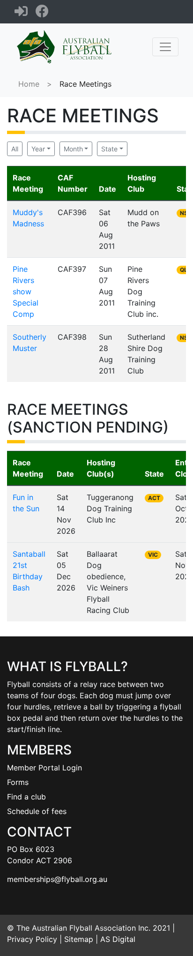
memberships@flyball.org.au (57, 879)
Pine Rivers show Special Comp (25, 291)
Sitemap (78, 939)
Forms (18, 782)
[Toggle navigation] (165, 46)
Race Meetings (85, 84)
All (14, 149)
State (109, 149)
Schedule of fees (37, 811)
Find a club (26, 796)
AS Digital (117, 939)
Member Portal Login (44, 767)
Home (28, 84)
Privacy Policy (32, 939)
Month (73, 149)
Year (38, 149)
